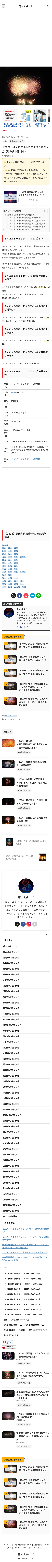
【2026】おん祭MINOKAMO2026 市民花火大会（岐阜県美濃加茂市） (31, 744)
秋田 (4, 550)
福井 (4, 562)
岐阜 (4, 565)
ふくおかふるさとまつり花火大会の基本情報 (22, 229)
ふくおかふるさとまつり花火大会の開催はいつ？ (23, 217)
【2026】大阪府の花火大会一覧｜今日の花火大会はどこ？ (33, 658)
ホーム (6, 1545)
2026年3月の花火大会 (12, 1294)
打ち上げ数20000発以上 (34, 1325)
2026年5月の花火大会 (12, 1299)
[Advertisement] (26, 39)
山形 (10, 550)
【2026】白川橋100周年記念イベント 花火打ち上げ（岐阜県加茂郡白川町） (31, 783)
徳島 (4, 580)
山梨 (10, 562)
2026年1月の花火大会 (12, 1289)
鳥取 (4, 574)
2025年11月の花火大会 (12, 1284)
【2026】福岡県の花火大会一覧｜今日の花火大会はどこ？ (33, 672)
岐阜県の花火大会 (10, 715)
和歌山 (23, 571)
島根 (10, 574)
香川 (10, 580)
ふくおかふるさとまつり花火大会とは (19, 214)
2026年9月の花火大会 (12, 1309)
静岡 (10, 565)
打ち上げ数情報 (9, 1330)
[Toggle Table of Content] (44, 211)
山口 (16, 577)
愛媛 (16, 580)
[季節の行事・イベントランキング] (9, 1347)
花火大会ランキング (11, 1335)
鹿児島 (17, 586)
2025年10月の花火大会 (32, 1278)
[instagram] (24, 627)
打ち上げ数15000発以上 (13, 1325)
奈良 (16, 571)
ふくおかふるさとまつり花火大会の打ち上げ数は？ (24, 223)
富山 (10, 559)
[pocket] (26, 595)
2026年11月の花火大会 (12, 1314)
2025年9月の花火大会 (12, 1278)
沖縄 (24, 586)
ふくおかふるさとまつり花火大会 (25, 458)
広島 (10, 577)
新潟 (4, 559)
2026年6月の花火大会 (32, 1299)
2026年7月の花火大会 (12, 1304)
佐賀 (10, 583)
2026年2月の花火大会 (32, 1289)
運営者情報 (38, 1545)
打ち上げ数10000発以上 (20, 1320)
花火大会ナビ (26, 6)
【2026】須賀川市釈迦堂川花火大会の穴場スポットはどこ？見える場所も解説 (33, 687)
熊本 (22, 583)
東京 (16, 556)
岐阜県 (14, 392)
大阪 (4, 571)
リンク (16, 1548)
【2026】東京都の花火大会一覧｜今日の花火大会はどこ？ (33, 645)
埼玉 (4, 556)
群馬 (16, 553)
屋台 (5, 1320)
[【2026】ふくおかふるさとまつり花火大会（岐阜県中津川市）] (32, 595)
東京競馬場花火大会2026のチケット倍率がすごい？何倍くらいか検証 (25, 1259)
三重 (4, 568)
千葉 (10, 556)
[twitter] (13, 595)
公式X (24, 1548)
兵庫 (10, 571)
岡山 (4, 577)
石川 (16, 559)
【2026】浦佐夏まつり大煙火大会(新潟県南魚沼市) (25, 1252)
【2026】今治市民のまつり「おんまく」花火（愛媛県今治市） (25, 1238)
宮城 (16, 547)
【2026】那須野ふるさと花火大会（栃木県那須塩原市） (25, 1230)
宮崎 (10, 586)
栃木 (10, 553)
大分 (4, 586)
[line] (38, 595)
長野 (16, 562)
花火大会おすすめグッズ (38, 1330)
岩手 (10, 547)
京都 (16, 568)
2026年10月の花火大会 (32, 1309)
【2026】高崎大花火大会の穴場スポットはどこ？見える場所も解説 (33, 702)
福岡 (4, 583)
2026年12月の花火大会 (33, 1314)
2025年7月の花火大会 (12, 1273)
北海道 (5, 544)
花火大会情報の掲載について (21, 1545)
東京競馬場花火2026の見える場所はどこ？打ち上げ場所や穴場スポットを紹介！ (25, 1246)
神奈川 (23, 556)
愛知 (16, 565)
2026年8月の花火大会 (12, 719)
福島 (16, 550)
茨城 (4, 553)
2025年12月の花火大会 (33, 1284)
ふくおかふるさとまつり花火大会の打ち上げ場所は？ (25, 220)
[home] (27, 627)
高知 (22, 580)
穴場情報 (22, 1330)
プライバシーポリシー (36, 1548)
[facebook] (19, 595)
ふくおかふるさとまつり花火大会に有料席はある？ (24, 226)
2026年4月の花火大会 (32, 1294)
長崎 (16, 583)
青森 (4, 547)
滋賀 (10, 568)
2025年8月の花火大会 (32, 1273)
